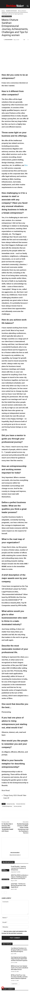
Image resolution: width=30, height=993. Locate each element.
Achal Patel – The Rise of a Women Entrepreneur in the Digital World (18, 885)
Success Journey (17, 806)
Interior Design (5, 879)
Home (3, 11)
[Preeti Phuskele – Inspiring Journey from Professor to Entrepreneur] (6, 868)
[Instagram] (10, 2)
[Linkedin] (13, 2)
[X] (20, 2)
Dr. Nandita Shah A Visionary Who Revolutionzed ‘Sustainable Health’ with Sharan (7, 827)
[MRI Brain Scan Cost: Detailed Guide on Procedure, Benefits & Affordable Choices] (6, 968)
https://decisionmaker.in (15, 855)
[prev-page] (3, 892)
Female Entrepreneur (7, 806)
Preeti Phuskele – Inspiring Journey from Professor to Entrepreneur (18, 868)
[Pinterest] (16, 2)
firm (26, 165)
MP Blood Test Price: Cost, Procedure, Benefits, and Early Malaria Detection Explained (19, 976)
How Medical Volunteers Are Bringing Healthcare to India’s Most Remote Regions (19, 949)
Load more (14, 983)
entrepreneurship (10, 804)
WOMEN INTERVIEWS (11, 11)
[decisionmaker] (3, 39)
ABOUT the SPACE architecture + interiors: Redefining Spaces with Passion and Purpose (19, 876)
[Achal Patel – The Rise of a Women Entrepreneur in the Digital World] (6, 886)
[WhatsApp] (20, 44)
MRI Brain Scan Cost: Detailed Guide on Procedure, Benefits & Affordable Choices (19, 967)
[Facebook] (7, 2)
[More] (24, 44)
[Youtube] (23, 2)
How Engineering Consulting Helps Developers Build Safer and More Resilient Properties (19, 958)
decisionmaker (8, 39)
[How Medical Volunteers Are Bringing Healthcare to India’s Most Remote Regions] (6, 950)
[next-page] (5, 892)
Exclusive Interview (20, 804)
